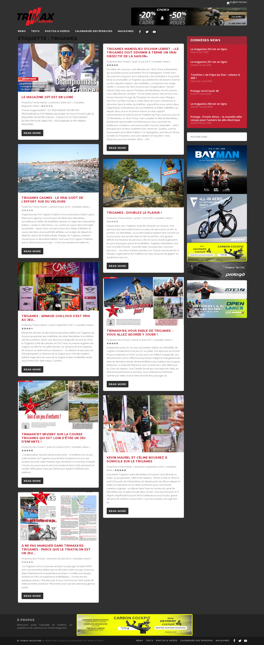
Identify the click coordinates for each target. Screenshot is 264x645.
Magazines (126, 31)
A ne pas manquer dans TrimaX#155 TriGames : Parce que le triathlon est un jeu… (56, 549)
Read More (32, 133)
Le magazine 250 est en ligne (209, 103)
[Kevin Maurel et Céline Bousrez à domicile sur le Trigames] (143, 423)
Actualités (79, 102)
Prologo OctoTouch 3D (205, 91)
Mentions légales (56, 641)
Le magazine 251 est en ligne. (209, 62)
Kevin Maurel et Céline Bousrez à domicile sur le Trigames (137, 459)
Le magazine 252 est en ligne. (209, 49)
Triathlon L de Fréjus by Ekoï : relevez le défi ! (215, 76)
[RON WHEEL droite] (217, 259)
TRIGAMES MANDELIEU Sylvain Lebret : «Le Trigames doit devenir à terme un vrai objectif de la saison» (143, 52)
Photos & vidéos (57, 31)
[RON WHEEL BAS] (135, 634)
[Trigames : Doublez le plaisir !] (143, 183)
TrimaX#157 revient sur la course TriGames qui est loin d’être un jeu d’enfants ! (54, 438)
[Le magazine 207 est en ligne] (58, 68)
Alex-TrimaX (38, 447)
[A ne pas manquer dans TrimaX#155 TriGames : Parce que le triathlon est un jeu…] (58, 516)
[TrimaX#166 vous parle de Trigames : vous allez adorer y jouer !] (143, 301)
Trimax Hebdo (39, 102)
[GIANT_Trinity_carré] (217, 240)
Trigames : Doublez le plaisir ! (134, 212)
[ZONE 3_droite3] (217, 297)
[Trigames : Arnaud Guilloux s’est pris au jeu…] (58, 286)
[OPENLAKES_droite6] (217, 316)
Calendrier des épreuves (93, 31)
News (22, 31)
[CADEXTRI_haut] (189, 16)
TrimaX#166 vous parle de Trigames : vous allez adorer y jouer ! (140, 332)
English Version (238, 2)
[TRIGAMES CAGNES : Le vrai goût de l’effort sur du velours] (58, 168)
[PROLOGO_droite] (217, 278)
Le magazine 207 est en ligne (47, 97)
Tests (35, 31)
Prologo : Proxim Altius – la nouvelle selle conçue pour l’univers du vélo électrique (216, 118)
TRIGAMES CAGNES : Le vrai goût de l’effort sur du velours (52, 199)
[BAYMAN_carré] (217, 192)
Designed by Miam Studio (87, 641)
